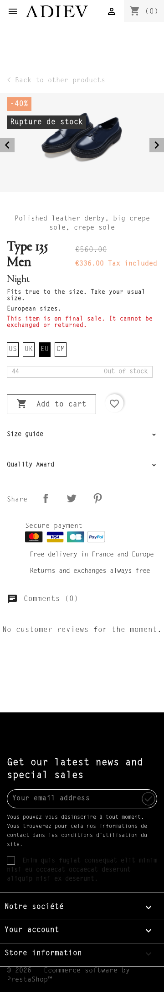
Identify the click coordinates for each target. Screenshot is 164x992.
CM (60, 349)
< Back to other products (56, 80)
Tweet (71, 498)
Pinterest (97, 498)
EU (45, 349)
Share (45, 498)
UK (29, 349)
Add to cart (51, 403)
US (13, 349)
